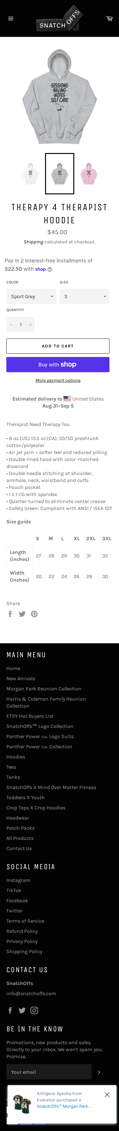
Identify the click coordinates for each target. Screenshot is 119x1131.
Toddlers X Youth (25, 797)
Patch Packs (20, 828)
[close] (107, 1094)
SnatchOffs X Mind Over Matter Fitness (51, 787)
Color (12, 282)
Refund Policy (21, 931)
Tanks (13, 777)
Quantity (15, 310)
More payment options (58, 380)
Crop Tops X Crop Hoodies (35, 808)
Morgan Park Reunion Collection (44, 689)
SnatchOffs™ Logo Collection (40, 726)
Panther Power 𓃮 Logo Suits (40, 736)
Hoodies (15, 757)
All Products (20, 838)
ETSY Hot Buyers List (30, 716)
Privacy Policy (21, 941)
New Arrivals (20, 678)
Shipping (33, 242)
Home (13, 668)
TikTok (13, 890)
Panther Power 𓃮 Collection (39, 747)
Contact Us (19, 848)
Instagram (18, 880)
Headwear (17, 818)
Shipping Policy (24, 951)
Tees (11, 767)
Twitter (14, 911)
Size (64, 282)
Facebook (17, 900)
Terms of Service (25, 921)
